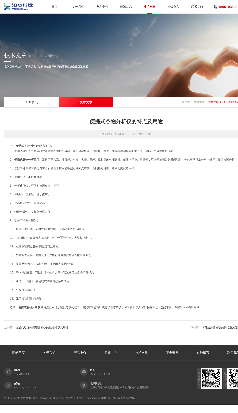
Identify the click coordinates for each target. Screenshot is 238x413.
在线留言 (173, 7)
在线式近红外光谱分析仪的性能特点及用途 (42, 327)
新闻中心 (110, 352)
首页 (54, 7)
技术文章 (149, 7)
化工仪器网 (119, 397)
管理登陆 (131, 397)
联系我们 (197, 7)
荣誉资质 (172, 352)
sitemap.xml (93, 397)
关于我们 (78, 7)
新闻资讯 (126, 7)
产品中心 (102, 7)
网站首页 (18, 352)
